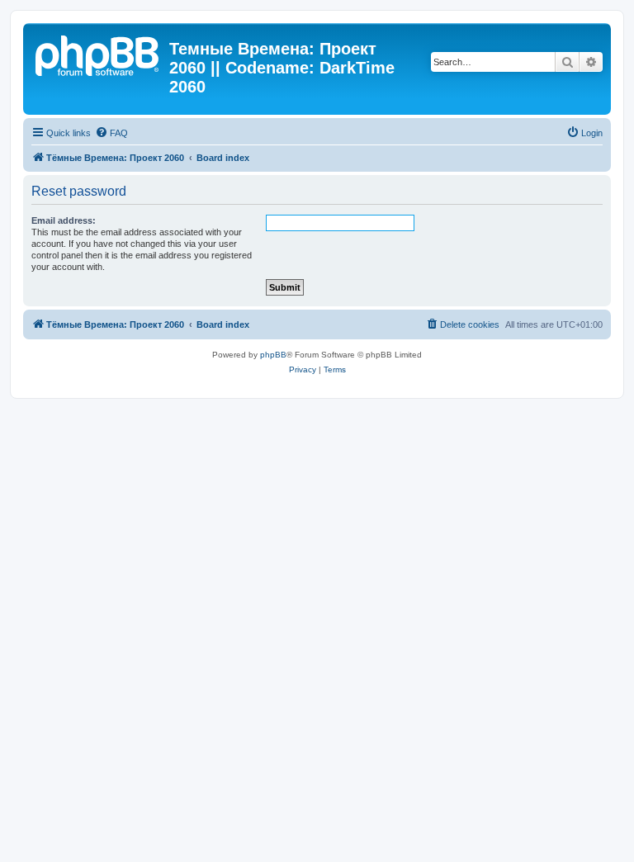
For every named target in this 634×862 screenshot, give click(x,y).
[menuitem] (111, 133)
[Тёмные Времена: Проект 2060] (98, 53)
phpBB (273, 354)
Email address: (63, 220)
